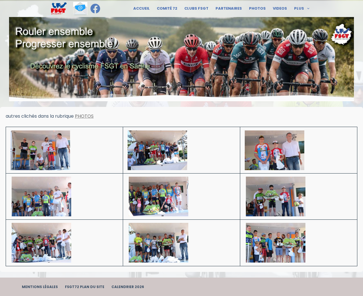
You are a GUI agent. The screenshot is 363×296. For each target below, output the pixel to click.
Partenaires (229, 8)
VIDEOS (280, 8)
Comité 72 (167, 8)
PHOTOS (257, 8)
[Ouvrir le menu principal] (58, 8)
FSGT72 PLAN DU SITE (84, 287)
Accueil (141, 8)
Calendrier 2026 (127, 287)
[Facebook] (95, 8)
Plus (299, 8)
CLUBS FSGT (196, 8)
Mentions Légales (40, 287)
